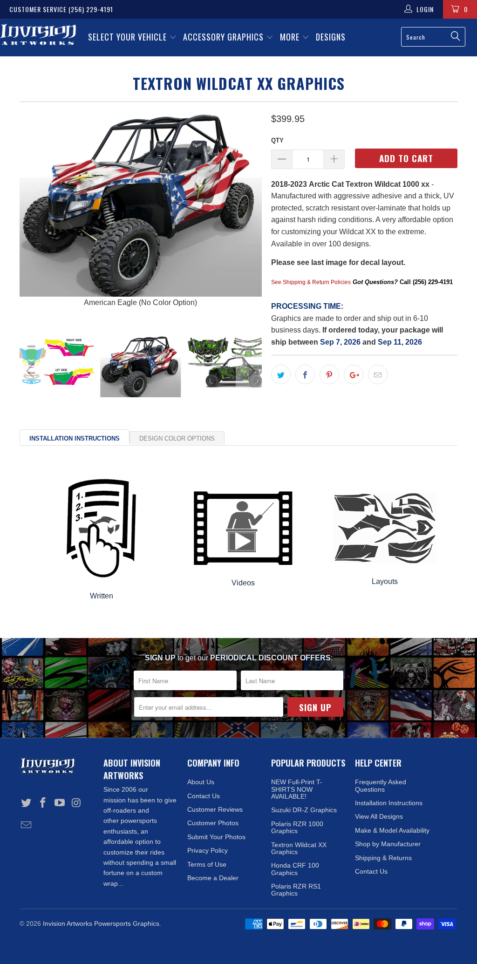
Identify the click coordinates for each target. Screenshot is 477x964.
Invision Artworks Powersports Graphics (101, 923)
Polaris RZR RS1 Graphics (296, 890)
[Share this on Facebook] (305, 374)
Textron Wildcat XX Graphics (299, 848)
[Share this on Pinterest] (329, 374)
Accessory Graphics (224, 37)
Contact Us (203, 796)
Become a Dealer (212, 878)
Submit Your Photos (216, 837)
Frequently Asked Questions (380, 785)
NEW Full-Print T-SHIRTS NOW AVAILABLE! (296, 789)
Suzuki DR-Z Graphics (304, 810)
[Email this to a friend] (378, 374)
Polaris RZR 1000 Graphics (297, 827)
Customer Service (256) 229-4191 (61, 9)
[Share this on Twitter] (281, 374)
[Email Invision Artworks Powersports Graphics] (27, 826)
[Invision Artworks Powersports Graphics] (38, 35)
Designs (331, 37)
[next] (249, 216)
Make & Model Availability (392, 830)
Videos (243, 583)
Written (101, 596)
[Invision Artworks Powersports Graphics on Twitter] (27, 803)
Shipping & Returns (383, 858)
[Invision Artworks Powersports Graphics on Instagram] (76, 803)
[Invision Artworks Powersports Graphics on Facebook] (43, 803)
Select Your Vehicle (128, 37)
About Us (200, 782)
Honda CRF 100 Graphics (295, 869)
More (291, 37)
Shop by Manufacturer (388, 844)
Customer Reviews (215, 809)
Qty (277, 140)
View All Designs (379, 816)
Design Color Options (177, 438)
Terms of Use (206, 864)
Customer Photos (212, 823)
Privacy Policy (207, 850)
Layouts (385, 581)
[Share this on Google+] (353, 374)
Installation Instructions (74, 438)
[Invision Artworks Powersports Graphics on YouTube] (60, 803)
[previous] (32, 216)
